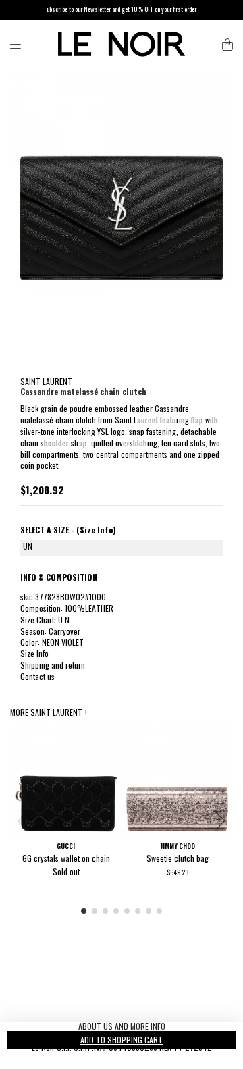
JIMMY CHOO (177, 846)
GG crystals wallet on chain (66, 858)
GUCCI (66, 846)
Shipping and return (52, 665)
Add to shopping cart (121, 1039)
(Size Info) (96, 530)
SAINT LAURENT (46, 381)
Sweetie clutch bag (177, 858)
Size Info (34, 653)
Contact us (37, 676)
